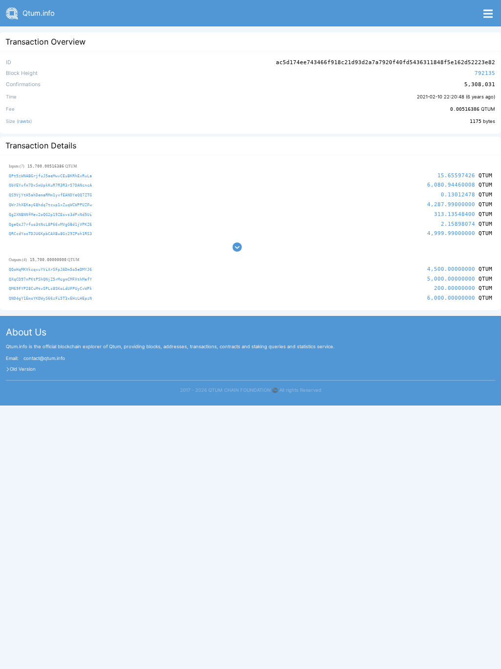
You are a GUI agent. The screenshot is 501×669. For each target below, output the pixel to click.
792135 (485, 73)
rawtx (24, 121)
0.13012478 (458, 194)
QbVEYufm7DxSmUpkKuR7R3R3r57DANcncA (50, 185)
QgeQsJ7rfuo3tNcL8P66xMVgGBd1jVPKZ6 (50, 224)
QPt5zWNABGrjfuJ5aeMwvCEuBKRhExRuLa (50, 175)
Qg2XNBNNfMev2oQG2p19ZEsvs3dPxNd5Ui (50, 214)
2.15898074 (458, 224)
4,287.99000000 (451, 204)
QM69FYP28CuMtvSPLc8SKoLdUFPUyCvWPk (50, 288)
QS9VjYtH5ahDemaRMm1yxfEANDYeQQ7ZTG (50, 194)
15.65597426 (456, 175)
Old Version (23, 369)
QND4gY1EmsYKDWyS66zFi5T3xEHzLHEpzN (50, 298)
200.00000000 (454, 288)
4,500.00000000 (451, 269)
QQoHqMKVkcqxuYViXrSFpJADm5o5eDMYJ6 (50, 269)
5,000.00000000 (451, 279)
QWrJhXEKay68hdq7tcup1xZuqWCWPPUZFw (50, 204)
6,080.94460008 (451, 185)
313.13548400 (454, 214)
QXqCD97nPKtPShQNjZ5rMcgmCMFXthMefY (50, 279)
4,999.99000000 (451, 233)
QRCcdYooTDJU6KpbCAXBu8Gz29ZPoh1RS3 (50, 233)
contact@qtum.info (44, 358)
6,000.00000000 (451, 298)
